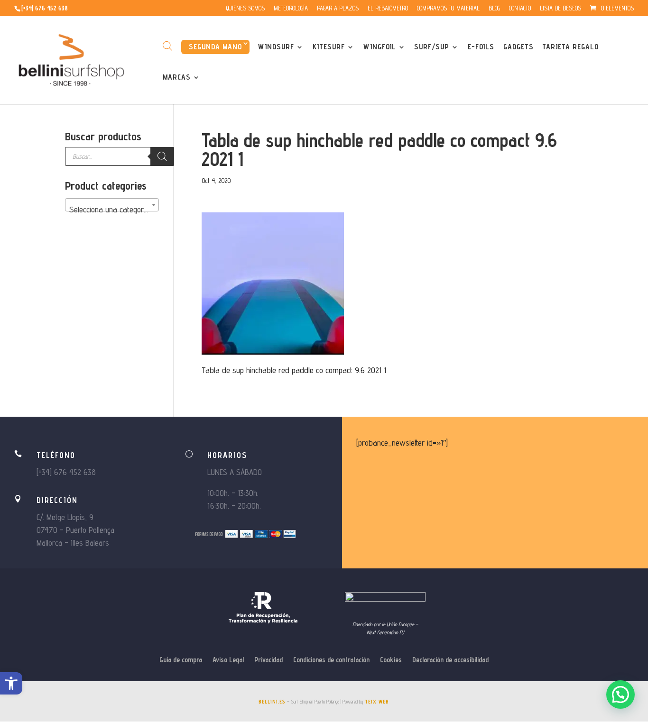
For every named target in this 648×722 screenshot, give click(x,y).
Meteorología (291, 8)
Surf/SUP (431, 47)
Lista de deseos (560, 8)
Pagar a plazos (338, 8)
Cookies (391, 660)
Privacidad (268, 660)
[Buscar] (162, 156)
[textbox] (111, 209)
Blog (494, 8)
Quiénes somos (245, 8)
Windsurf (276, 47)
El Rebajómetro (388, 8)
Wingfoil (379, 47)
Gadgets (518, 47)
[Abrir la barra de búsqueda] (167, 45)
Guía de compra (180, 660)
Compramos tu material (448, 8)
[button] (11, 683)
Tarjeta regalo (570, 47)
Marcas (177, 78)
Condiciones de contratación (331, 660)
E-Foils (481, 47)
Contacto (520, 8)
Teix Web (377, 701)
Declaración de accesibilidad (450, 660)
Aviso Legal (228, 660)
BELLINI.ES (272, 701)
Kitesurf (329, 47)
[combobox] (112, 204)
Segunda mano (215, 46)
